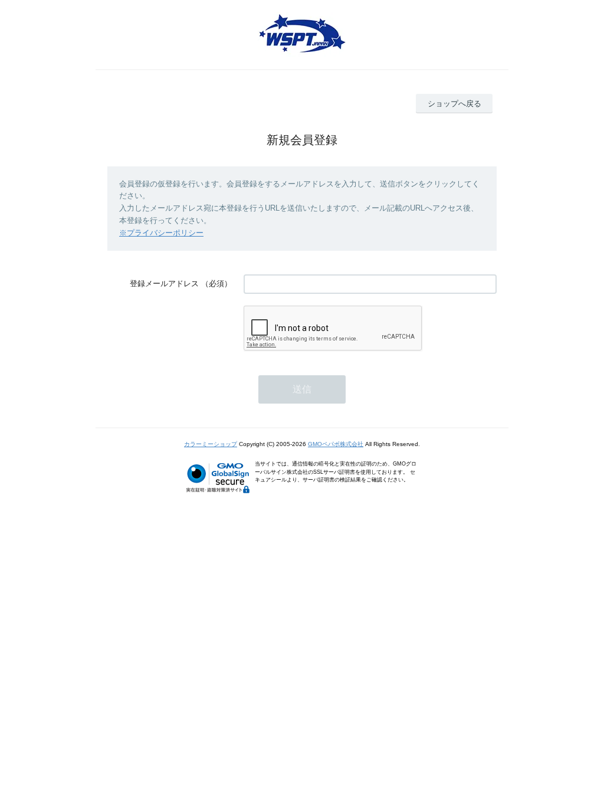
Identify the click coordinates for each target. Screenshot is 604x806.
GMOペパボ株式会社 (335, 444)
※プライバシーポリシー (161, 232)
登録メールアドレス (164, 283)
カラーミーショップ (210, 444)
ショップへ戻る (454, 103)
